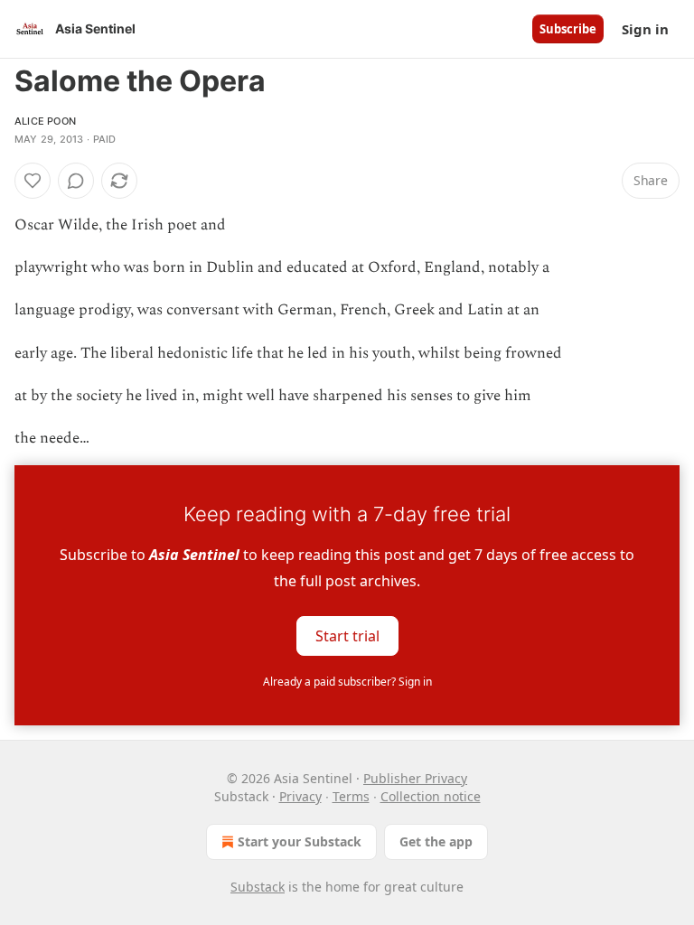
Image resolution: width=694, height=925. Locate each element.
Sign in (645, 29)
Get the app (436, 841)
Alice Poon (45, 121)
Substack (257, 886)
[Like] (32, 181)
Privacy (300, 796)
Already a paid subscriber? (347, 681)
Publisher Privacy (415, 778)
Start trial (347, 636)
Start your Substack (299, 841)
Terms (351, 796)
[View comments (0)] (76, 181)
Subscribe (567, 29)
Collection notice (430, 796)
